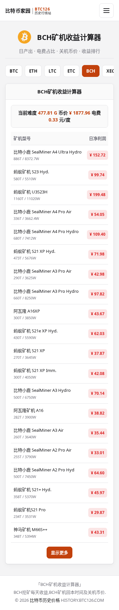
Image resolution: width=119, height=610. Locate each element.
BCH (90, 71)
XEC (110, 71)
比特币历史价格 (45, 600)
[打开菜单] (106, 10)
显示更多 (59, 553)
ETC (71, 71)
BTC (14, 71)
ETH (33, 71)
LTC (52, 71)
